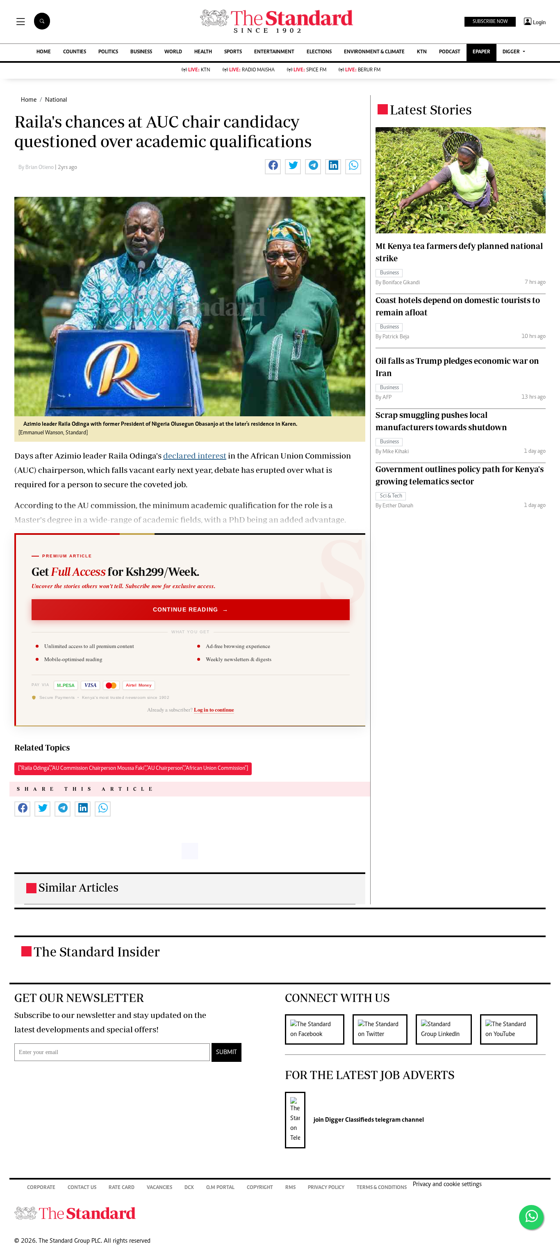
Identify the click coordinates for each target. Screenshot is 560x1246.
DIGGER (512, 52)
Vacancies (159, 1188)
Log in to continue (214, 709)
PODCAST (449, 52)
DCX (189, 1188)
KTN (422, 52)
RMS (290, 1188)
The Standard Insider (97, 951)
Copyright (260, 1188)
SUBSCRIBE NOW (490, 21)
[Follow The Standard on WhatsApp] (531, 1217)
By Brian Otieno (36, 168)
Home (28, 100)
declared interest (194, 455)
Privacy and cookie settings (447, 1184)
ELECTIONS (319, 52)
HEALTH (203, 52)
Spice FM (310, 70)
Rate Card (121, 1188)
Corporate (41, 1188)
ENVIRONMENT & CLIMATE (374, 52)
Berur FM (362, 70)
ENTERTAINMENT (274, 52)
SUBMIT (226, 1052)
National (56, 100)
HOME (43, 52)
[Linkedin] (448, 1029)
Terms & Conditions (382, 1188)
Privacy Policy (326, 1188)
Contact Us (82, 1188)
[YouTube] (513, 1029)
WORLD (173, 52)
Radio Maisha (252, 70)
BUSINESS (141, 52)
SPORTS (233, 52)
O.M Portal (220, 1188)
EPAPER (481, 52)
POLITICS (108, 52)
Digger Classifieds (349, 1120)
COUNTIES (74, 52)
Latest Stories (431, 109)
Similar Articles (78, 887)
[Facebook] (319, 1029)
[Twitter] (384, 1029)
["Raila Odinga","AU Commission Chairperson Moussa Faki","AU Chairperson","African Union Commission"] (133, 768)
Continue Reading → (191, 609)
